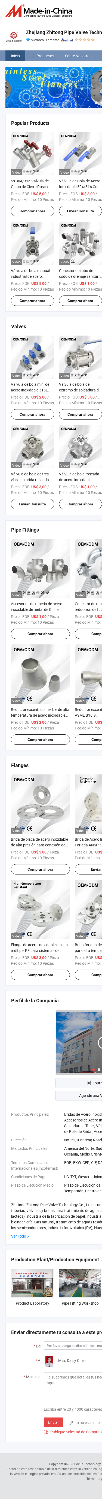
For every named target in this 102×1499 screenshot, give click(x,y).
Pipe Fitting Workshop (80, 1303)
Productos (45, 55)
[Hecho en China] (39, 10)
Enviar (53, 1422)
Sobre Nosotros (78, 55)
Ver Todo (18, 1236)
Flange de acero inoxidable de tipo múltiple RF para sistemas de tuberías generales (39, 950)
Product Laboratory (32, 1303)
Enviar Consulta (32, 504)
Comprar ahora (32, 211)
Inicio (15, 55)
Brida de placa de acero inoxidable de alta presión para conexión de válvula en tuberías (39, 845)
